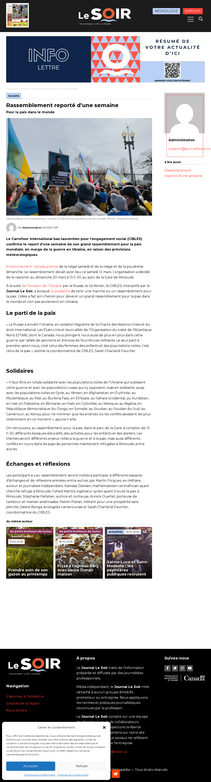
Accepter (30, 766)
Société (25, 88)
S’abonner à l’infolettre (25, 696)
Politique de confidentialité (39, 774)
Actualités (12, 88)
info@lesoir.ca (115, 752)
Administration (32, 227)
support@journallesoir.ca (189, 149)
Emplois (193, 11)
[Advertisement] (79, 610)
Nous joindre (16, 710)
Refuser (82, 766)
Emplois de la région (23, 703)
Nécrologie (166, 11)
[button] (104, 727)
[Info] (105, 59)
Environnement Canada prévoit (32, 267)
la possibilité (60, 291)
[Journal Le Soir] (105, 15)
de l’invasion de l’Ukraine (42, 286)
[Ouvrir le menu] (191, 19)
